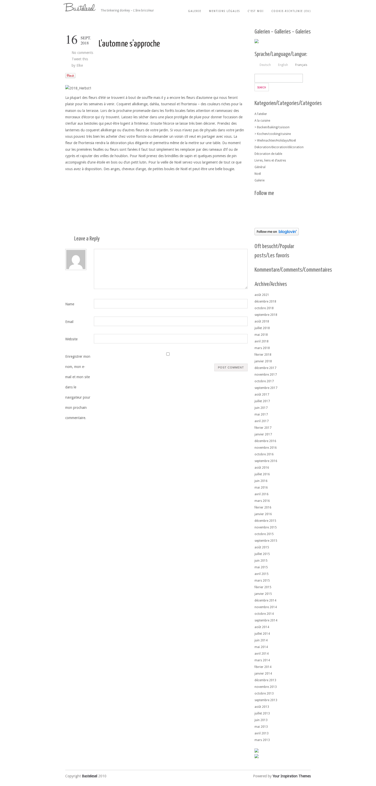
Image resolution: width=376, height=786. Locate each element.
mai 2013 (261, 727)
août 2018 (262, 321)
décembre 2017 (265, 368)
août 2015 (262, 547)
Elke (79, 65)
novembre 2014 (266, 607)
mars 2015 (262, 580)
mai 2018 (261, 335)
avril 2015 (262, 574)
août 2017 (262, 394)
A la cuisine (262, 120)
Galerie (194, 11)
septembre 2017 (266, 388)
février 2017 (263, 428)
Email (69, 322)
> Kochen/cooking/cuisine (273, 134)
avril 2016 (262, 494)
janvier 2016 (263, 514)
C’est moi (256, 11)
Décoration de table (268, 154)
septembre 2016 (266, 461)
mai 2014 (261, 647)
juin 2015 (261, 560)
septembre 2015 (266, 540)
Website (71, 339)
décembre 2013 (265, 680)
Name (69, 304)
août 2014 (262, 627)
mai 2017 (261, 414)
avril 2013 (262, 733)
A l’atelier (261, 114)
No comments (82, 53)
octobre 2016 (264, 454)
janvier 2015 (263, 594)
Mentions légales (224, 11)
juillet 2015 (262, 554)
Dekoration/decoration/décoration (279, 147)
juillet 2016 (262, 474)
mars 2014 (262, 660)
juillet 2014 (262, 633)
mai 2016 (261, 487)
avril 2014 (262, 653)
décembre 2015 (265, 521)
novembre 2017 (266, 374)
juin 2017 (261, 408)
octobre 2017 (264, 381)
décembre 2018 (265, 301)
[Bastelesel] (80, 7)
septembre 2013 (266, 700)
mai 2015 (261, 567)
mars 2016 (262, 501)
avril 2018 (262, 341)
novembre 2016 (266, 447)
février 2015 (263, 587)
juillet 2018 (262, 328)
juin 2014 (261, 640)
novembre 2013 (266, 687)
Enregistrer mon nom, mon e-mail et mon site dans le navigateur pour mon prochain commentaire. (77, 387)
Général (260, 167)
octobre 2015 (264, 534)
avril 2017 (262, 421)
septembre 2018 (266, 315)
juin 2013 (261, 720)
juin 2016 (261, 481)
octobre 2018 (264, 308)
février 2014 (263, 667)
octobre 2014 (264, 614)
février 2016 (263, 507)
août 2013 (262, 707)
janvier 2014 (263, 673)
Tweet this (80, 59)
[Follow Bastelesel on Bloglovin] (277, 234)
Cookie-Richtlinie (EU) (291, 11)
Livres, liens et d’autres (270, 160)
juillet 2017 (262, 401)
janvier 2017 (263, 434)
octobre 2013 (264, 693)
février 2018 (263, 354)
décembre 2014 (265, 600)
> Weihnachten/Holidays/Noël (275, 140)
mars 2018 (262, 348)
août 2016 (262, 467)
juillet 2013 (262, 713)
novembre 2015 (266, 527)
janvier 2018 (263, 361)
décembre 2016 (265, 441)
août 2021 (262, 295)
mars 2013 (262, 740)
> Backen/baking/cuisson (272, 127)
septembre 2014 (266, 620)
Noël (258, 174)
